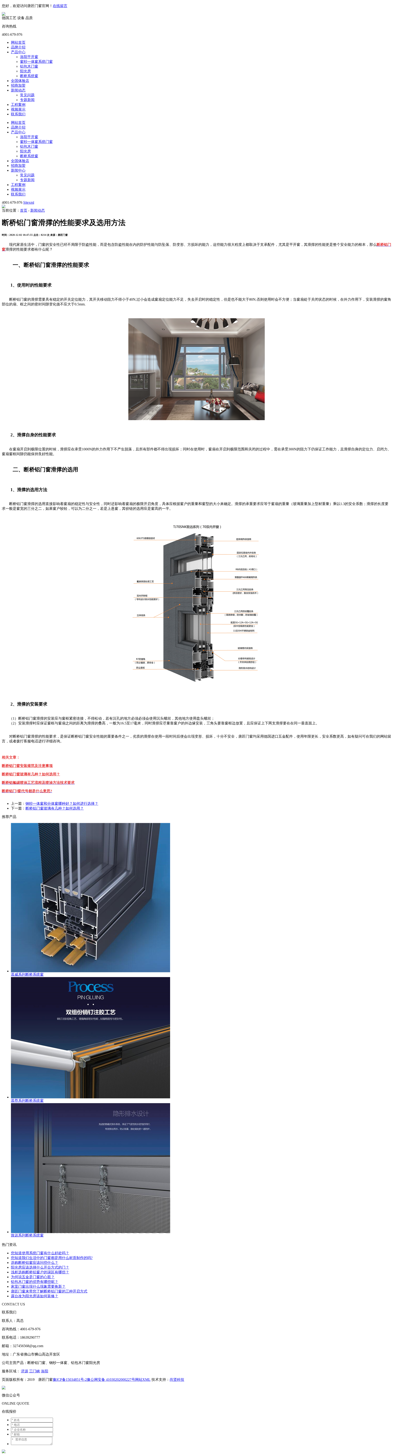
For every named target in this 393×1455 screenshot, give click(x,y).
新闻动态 (18, 90)
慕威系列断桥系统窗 (27, 974)
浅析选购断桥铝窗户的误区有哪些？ (40, 1272)
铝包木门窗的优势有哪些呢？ (34, 1282)
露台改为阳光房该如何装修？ (34, 1296)
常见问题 (27, 95)
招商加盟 (18, 85)
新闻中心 (18, 170)
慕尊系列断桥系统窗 (27, 1100)
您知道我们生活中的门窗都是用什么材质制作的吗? (52, 1258)
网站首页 (18, 42)
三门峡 (34, 1371)
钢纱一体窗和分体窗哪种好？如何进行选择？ (61, 803)
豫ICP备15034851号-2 (70, 1379)
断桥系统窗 (29, 76)
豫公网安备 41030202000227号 (111, 1379)
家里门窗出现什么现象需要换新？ (38, 1286)
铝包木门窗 (29, 66)
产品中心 (18, 52)
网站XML (143, 1379)
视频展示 (18, 109)
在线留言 (60, 6)
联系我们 (18, 114)
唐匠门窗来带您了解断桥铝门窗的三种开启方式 (49, 1291)
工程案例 (18, 105)
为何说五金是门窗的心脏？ (33, 1277)
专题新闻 (27, 100)
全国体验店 (20, 81)
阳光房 (25, 71)
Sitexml (28, 202)
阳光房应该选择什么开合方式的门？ (40, 1267)
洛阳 (44, 1371)
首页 (23, 210)
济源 (24, 1371)
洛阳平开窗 (29, 57)
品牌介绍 (18, 47)
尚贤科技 (177, 1379)
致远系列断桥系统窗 (27, 1235)
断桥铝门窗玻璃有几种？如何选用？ (54, 808)
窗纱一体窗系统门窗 (36, 61)
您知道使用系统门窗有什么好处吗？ (40, 1253)
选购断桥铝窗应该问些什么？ (34, 1263)
